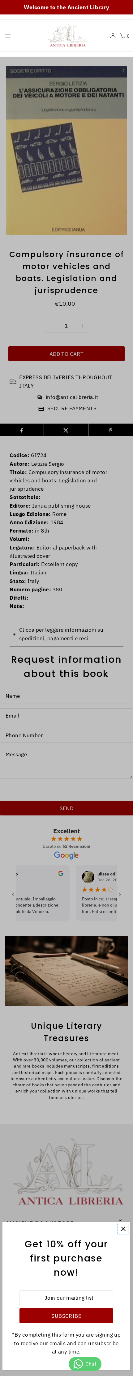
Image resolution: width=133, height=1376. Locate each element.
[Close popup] (123, 1228)
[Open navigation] (22, 35)
